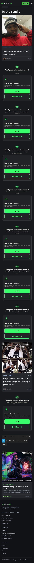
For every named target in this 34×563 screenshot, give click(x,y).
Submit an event (6, 536)
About (3, 545)
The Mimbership (6, 520)
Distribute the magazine (8, 533)
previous (11, 437)
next (25, 441)
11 (14, 441)
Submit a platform (7, 538)
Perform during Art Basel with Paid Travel (15, 487)
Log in (17, 91)
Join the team (5, 548)
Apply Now (6, 496)
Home (5, 7)
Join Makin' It (17, 97)
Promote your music (7, 518)
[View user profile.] (4, 59)
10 (10, 441)
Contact (4, 553)
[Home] (6, 3)
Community (5, 523)
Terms (27, 560)
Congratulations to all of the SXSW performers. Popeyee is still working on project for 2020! (16, 381)
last (4, 444)
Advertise (4, 530)
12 (17, 441)
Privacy (22, 560)
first (4, 437)
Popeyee (8, 59)
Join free (25, 3)
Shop (3, 551)
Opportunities (6, 515)
